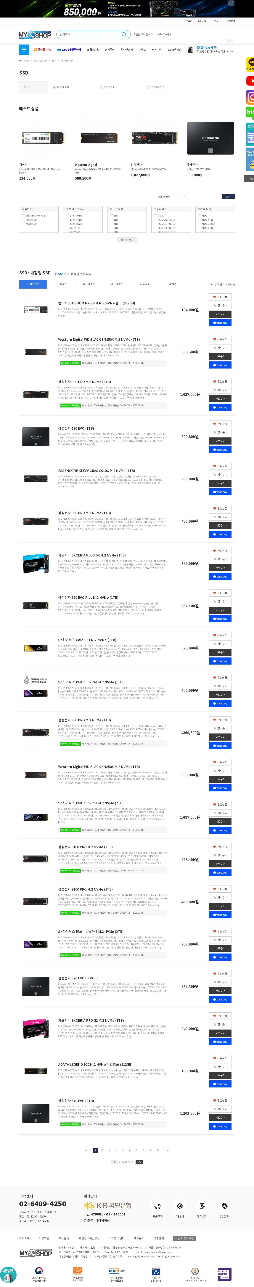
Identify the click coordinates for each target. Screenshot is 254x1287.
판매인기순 (33, 284)
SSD (54, 60)
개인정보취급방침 (89, 1238)
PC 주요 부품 (40, 60)
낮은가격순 (117, 284)
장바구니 (216, 21)
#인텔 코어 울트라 (143, 34)
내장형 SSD (67, 60)
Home (26, 60)
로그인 (189, 21)
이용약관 (44, 1238)
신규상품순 (61, 284)
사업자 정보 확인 (184, 1238)
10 (158, 1150)
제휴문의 (139, 1238)
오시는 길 (64, 1238)
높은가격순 (89, 284)
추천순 (172, 284)
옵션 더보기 (127, 239)
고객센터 (231, 21)
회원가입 (202, 21)
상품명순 (145, 284)
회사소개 (24, 1238)
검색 (228, 196)
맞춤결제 (159, 1238)
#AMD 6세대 (164, 34)
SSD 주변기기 (158, 87)
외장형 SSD (109, 87)
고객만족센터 (117, 1238)
